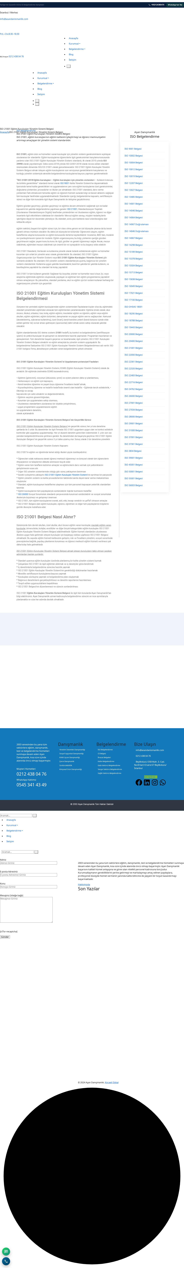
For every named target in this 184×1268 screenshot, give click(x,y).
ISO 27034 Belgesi (134, 409)
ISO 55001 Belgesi (134, 478)
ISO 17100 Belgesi (134, 299)
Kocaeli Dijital (112, 1082)
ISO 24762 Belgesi (134, 389)
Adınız (3, 859)
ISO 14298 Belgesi (134, 244)
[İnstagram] (9, 29)
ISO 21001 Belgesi (134, 347)
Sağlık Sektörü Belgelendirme (109, 773)
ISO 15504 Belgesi (134, 265)
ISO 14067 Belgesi (134, 238)
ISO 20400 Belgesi (134, 341)
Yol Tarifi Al (150, 776)
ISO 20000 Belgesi (134, 334)
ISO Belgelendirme (26, 130)
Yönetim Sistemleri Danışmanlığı (72, 749)
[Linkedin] (146, 782)
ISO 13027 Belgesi (134, 190)
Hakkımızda (84, 884)
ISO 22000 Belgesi (134, 354)
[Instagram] (154, 782)
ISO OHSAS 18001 (134, 306)
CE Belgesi (102, 753)
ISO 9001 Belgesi (133, 148)
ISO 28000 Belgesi (134, 416)
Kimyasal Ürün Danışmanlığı (70, 769)
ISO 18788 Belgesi (134, 320)
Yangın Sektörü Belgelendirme (110, 769)
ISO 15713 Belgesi (134, 272)
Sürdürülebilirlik (65, 765)
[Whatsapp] (16, 29)
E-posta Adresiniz (9, 871)
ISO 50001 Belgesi (134, 471)
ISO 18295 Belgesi (134, 313)
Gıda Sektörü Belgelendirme (109, 765)
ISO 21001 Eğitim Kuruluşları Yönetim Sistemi (66, 475)
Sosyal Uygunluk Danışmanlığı (71, 753)
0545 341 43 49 (9, 25)
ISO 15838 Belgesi (134, 279)
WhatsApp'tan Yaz (175, 5)
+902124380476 (157, 5)
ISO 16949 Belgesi (134, 286)
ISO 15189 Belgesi (134, 251)
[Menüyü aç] (68, 66)
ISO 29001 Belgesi (134, 423)
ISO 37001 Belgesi (134, 437)
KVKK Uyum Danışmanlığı (69, 757)
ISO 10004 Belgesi (134, 162)
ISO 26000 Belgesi (134, 396)
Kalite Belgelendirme (106, 761)
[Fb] (3, 29)
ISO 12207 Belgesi (134, 183)
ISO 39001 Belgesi (134, 457)
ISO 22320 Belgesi (134, 368)
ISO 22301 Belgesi (134, 361)
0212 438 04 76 (16, 56)
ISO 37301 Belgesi (134, 444)
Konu (2, 883)
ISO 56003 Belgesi (134, 485)
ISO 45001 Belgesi (134, 464)
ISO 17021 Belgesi (134, 293)
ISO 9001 (64, 183)
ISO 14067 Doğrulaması (137, 224)
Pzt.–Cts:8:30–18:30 (9, 33)
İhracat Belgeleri (104, 757)
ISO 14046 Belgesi (134, 210)
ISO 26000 (23, 494)
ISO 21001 (72, 209)
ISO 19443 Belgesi (134, 327)
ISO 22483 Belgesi (134, 375)
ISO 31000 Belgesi (134, 430)
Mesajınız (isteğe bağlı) (11, 895)
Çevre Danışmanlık (66, 761)
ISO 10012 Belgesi (134, 169)
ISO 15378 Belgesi (134, 258)
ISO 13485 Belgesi (134, 196)
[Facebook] (139, 782)
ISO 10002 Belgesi (134, 155)
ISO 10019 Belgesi (134, 176)
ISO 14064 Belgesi (134, 217)
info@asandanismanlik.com (14, 19)
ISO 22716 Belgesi (134, 382)
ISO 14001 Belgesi (134, 203)
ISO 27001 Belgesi (134, 402)
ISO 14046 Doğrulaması (137, 231)
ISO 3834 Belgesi (133, 450)
